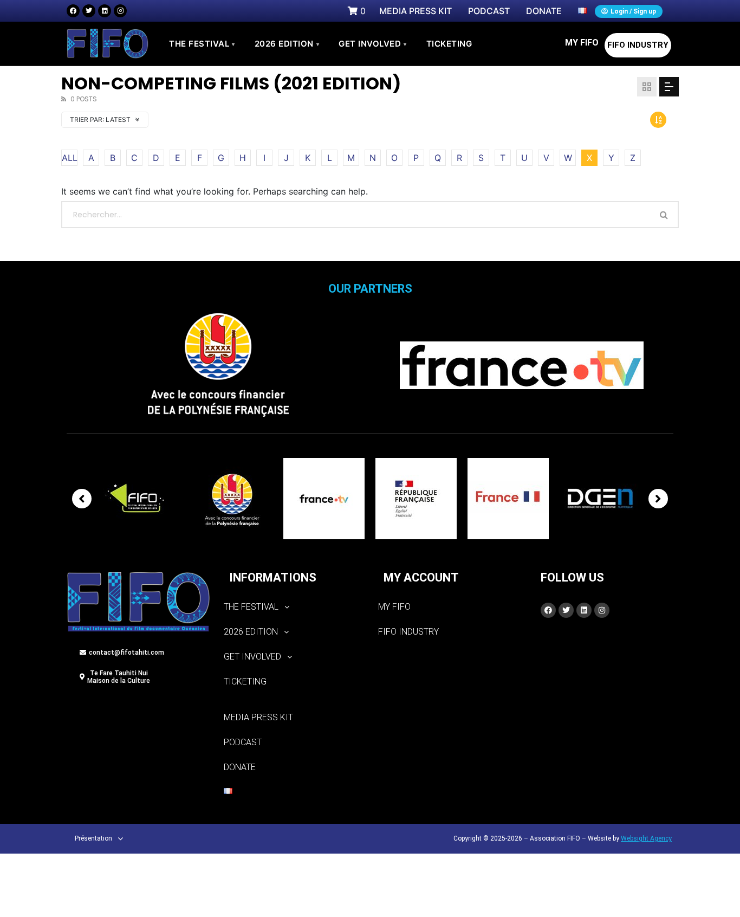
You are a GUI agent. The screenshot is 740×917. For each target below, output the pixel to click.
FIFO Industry (637, 45)
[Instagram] (120, 10)
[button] (293, 607)
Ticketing (245, 681)
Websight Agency (646, 838)
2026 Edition (287, 43)
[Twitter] (88, 10)
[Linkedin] (104, 10)
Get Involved (373, 43)
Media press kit (258, 717)
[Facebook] (73, 10)
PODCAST (243, 742)
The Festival (202, 43)
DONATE (240, 767)
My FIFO (582, 42)
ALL (69, 157)
